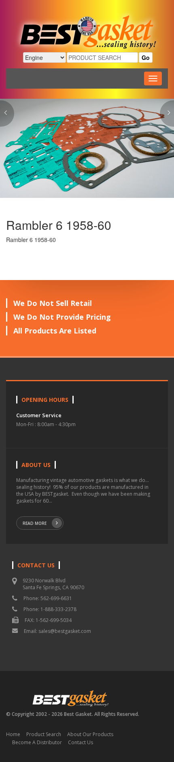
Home (13, 734)
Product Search (43, 734)
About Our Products (90, 734)
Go (146, 57)
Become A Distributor (37, 742)
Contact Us (80, 742)
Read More (35, 523)
